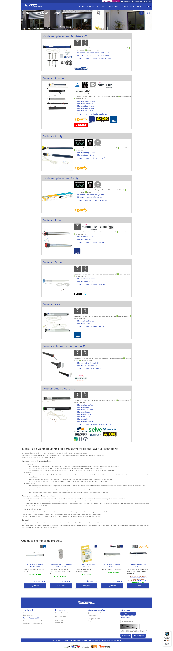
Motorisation (27, 28)
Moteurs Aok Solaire (85, 111)
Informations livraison (62, 613)
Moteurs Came (52, 262)
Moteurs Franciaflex (85, 405)
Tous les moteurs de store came (91, 284)
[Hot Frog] (104, 646)
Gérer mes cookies (93, 640)
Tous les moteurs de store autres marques (95, 424)
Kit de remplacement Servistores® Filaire (93, 53)
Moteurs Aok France (85, 421)
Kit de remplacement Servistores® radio (93, 55)
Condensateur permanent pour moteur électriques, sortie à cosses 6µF (60, 571)
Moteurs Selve (82, 419)
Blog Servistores (60, 616)
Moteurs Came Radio (85, 281)
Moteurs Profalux (84, 414)
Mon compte (27, 613)
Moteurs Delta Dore (85, 410)
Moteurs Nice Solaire (85, 104)
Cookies (85, 640)
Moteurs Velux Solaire (85, 108)
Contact (140, 6)
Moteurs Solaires (53, 78)
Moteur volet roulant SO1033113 (138, 566)
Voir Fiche (138, 586)
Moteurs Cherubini (84, 412)
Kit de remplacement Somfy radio (90, 197)
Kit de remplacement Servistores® (65, 36)
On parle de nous (93, 621)
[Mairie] (75, 646)
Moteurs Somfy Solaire (86, 101)
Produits (100, 6)
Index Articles (68, 640)
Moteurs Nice (51, 304)
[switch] (167, 644)
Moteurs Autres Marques (59, 388)
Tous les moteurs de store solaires (92, 114)
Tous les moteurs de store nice (90, 326)
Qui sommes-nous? (94, 613)
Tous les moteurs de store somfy (91, 158)
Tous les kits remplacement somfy (92, 200)
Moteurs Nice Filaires (85, 321)
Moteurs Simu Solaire (85, 106)
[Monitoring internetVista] (66, 646)
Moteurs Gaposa (83, 417)
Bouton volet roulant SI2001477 (86, 566)
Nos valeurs (92, 615)
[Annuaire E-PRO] (94, 646)
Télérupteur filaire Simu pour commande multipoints (84, 570)
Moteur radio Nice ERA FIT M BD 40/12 (34, 570)
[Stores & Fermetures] (85, 646)
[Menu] (170, 632)
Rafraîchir (127, 636)
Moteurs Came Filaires (86, 279)
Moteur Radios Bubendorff (87, 365)
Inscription (140, 636)
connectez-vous (142, 580)
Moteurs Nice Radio (85, 323)
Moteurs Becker (83, 407)
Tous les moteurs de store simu (90, 242)
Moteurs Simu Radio (85, 239)
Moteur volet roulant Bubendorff (64, 346)
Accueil (81, 6)
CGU (56, 640)
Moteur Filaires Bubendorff (87, 363)
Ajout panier (35, 586)
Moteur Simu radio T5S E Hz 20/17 (111, 569)
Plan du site (59, 620)
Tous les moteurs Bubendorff (90, 368)
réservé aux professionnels (138, 578)
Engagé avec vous (94, 619)
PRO (148, 6)
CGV (53, 640)
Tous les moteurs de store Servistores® (94, 58)
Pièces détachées (112, 6)
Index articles (59, 622)
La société (90, 6)
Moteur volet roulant (38, 28)
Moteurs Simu (52, 220)
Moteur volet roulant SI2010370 (112, 566)
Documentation (127, 6)
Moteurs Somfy (52, 136)
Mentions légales (77, 640)
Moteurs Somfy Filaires (86, 153)
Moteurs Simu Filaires (85, 237)
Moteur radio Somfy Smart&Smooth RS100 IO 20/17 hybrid (137, 571)
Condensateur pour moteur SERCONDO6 (61, 566)
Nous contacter (28, 615)
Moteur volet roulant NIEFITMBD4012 (35, 566)
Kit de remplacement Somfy (60, 178)
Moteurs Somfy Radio (85, 155)
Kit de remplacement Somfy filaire (90, 195)
